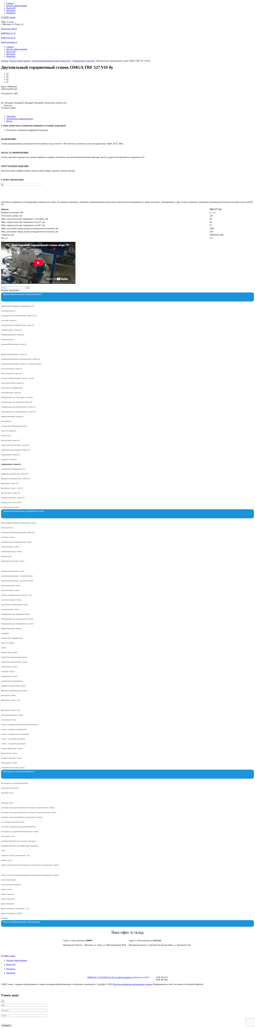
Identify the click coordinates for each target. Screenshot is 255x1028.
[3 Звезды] (26, 103)
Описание (11, 116)
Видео (9, 121)
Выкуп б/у (11, 964)
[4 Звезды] (36, 103)
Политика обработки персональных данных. (133, 984)
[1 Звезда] (6, 103)
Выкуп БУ (11, 8)
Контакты (10, 10)
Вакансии (10, 13)
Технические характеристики (19, 119)
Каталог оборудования (16, 6)
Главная (10, 3)
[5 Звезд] (45, 103)
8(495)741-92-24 (8, 38)
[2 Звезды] (16, 103)
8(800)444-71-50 (8, 33)
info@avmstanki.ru (9, 42)
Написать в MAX (9, 29)
